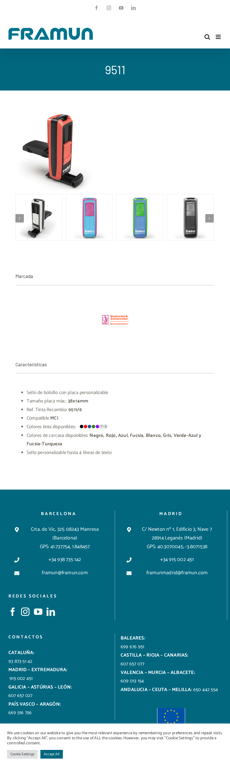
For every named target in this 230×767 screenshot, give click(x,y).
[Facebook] (12, 612)
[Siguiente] (209, 218)
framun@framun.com (65, 573)
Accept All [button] (51, 754)
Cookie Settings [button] (22, 754)
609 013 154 (132, 681)
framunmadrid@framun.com (177, 573)
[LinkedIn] (51, 612)
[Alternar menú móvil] (219, 37)
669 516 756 (20, 713)
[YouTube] (38, 612)
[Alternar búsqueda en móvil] (207, 37)
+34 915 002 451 (177, 559)
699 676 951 (132, 647)
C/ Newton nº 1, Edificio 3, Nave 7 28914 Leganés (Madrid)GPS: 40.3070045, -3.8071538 (177, 538)
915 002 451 (20, 678)
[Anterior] (19, 218)
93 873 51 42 (20, 661)
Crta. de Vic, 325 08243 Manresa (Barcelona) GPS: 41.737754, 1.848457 (65, 538)
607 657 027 (20, 695)
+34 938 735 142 (65, 559)
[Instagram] (25, 612)
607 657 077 (132, 664)
